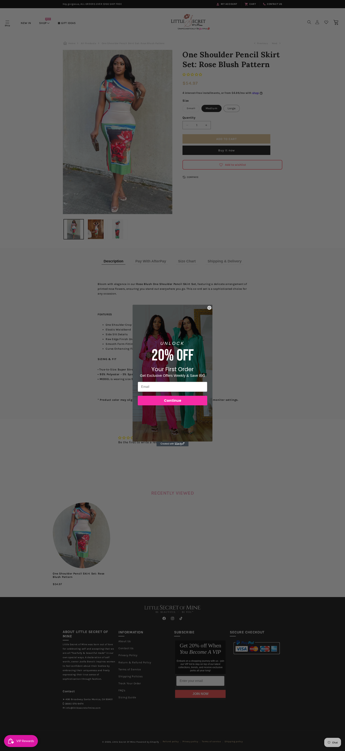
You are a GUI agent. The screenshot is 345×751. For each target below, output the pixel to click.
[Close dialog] (209, 307)
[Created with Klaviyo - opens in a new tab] (172, 443)
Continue (172, 400)
